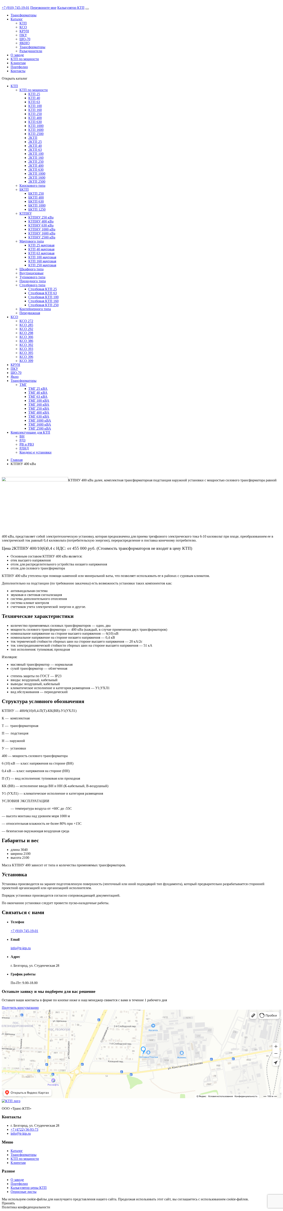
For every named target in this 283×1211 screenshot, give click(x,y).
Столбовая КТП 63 (42, 293)
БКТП (24, 189)
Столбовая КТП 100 (43, 297)
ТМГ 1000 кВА (39, 420)
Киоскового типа (32, 185)
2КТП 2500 (36, 181)
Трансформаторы (23, 15)
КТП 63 (34, 102)
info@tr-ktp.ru (21, 948)
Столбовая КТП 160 (43, 301)
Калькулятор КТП (70, 8)
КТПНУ (25, 213)
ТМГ (23, 384)
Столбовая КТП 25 (42, 289)
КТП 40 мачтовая (41, 249)
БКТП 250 (36, 193)
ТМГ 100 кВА (38, 400)
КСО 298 (26, 333)
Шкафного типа (31, 269)
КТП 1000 (36, 126)
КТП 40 (34, 98)
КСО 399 (26, 361)
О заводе (17, 55)
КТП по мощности (25, 59)
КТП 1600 (36, 130)
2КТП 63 (35, 150)
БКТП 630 (36, 201)
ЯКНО (24, 43)
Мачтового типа (31, 241)
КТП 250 (35, 114)
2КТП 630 (36, 169)
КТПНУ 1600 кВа (41, 233)
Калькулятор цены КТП (29, 1188)
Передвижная (29, 313)
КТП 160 (35, 110)
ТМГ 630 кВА (38, 416)
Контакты (18, 71)
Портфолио (19, 67)
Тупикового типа (32, 277)
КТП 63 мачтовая (41, 253)
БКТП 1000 (37, 205)
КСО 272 (26, 321)
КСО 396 (26, 357)
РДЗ (22, 440)
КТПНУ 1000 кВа (41, 229)
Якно (15, 377)
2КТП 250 (36, 161)
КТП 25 (34, 94)
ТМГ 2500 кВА (39, 428)
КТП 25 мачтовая (41, 245)
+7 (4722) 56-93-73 (24, 1129)
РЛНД (24, 448)
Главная (17, 460)
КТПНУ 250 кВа (41, 217)
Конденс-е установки (35, 452)
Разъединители (30, 51)
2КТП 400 (36, 165)
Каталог (17, 19)
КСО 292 (26, 329)
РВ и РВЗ (26, 444)
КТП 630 (35, 122)
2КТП (32, 138)
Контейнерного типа (35, 309)
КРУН (24, 31)
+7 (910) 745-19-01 (15, 8)
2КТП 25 (35, 142)
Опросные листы (23, 1192)
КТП (23, 23)
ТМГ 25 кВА (38, 388)
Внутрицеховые (31, 273)
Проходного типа (32, 281)
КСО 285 (26, 325)
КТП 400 (35, 118)
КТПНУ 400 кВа (41, 221)
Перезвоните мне (43, 8)
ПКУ (23, 35)
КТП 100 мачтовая (42, 257)
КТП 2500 (36, 134)
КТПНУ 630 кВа (41, 225)
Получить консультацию (20, 1007)
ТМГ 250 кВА (38, 408)
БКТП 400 (36, 197)
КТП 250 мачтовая (42, 265)
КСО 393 (26, 349)
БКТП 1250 (37, 209)
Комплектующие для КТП (30, 432)
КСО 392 (26, 345)
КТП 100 (35, 106)
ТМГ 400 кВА (38, 412)
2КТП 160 (36, 158)
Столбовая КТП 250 (43, 305)
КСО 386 (26, 341)
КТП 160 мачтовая (42, 261)
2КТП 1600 (36, 177)
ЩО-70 (24, 39)
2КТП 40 (35, 146)
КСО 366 (26, 337)
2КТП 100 (36, 154)
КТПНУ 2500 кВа (41, 237)
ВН (22, 436)
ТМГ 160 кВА (38, 404)
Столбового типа (32, 285)
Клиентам (18, 63)
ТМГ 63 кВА (38, 396)
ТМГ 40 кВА (38, 392)
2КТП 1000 (36, 173)
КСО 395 (26, 353)
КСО (23, 27)
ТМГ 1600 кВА (39, 424)
